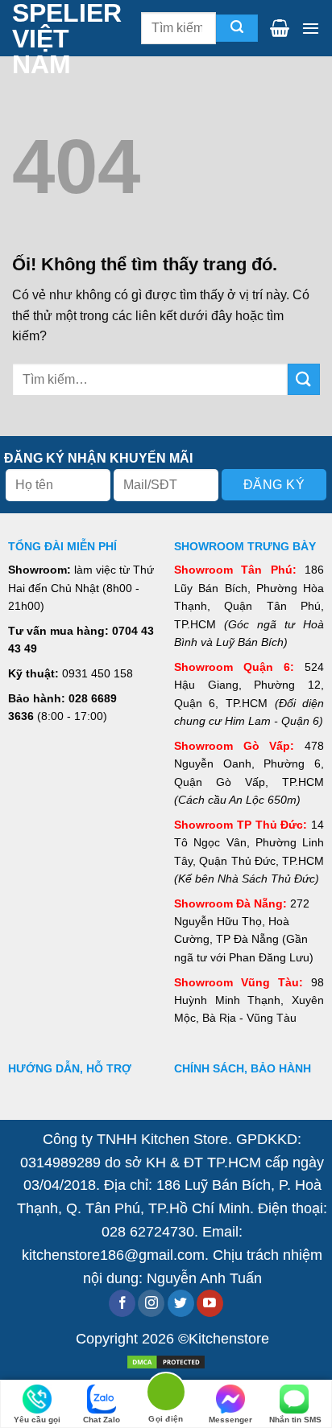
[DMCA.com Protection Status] (166, 1361)
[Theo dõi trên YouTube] (210, 1303)
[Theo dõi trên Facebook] (122, 1303)
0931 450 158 (97, 673)
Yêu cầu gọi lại (37, 1421)
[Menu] (310, 28)
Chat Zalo (101, 1419)
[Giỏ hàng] (279, 28)
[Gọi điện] (166, 1395)
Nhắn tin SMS (295, 1419)
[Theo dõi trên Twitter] (181, 1303)
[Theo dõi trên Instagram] (151, 1303)
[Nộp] (237, 28)
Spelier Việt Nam (45, 38)
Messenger (230, 1419)
